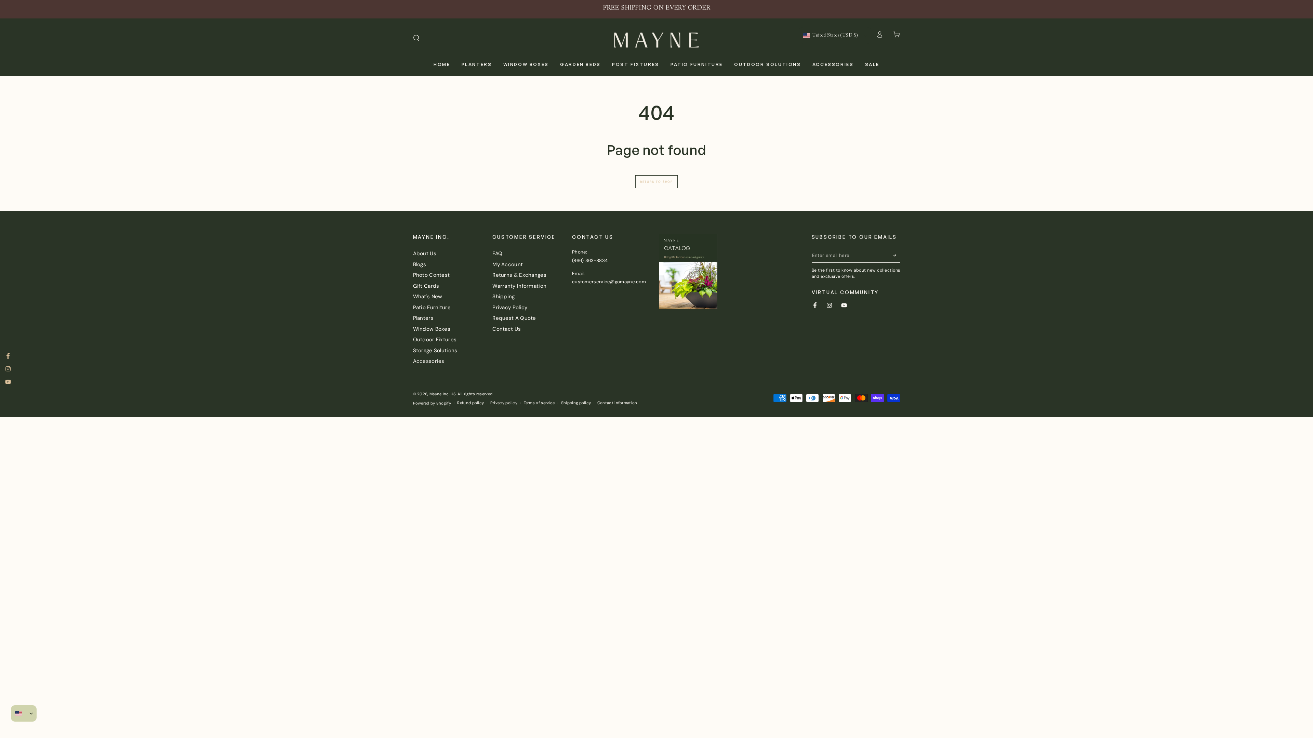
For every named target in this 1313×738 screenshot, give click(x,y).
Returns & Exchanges (519, 275)
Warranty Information (519, 286)
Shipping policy (576, 403)
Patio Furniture (432, 307)
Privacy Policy (509, 307)
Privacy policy (503, 403)
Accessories (429, 361)
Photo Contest (431, 275)
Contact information (617, 403)
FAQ (497, 253)
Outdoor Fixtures (435, 339)
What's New (427, 296)
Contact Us (506, 329)
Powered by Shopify (432, 403)
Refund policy (470, 403)
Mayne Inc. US (442, 394)
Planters (423, 318)
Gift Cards (426, 286)
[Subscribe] (896, 255)
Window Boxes (432, 329)
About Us (424, 253)
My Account (507, 264)
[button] (416, 38)
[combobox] (830, 35)
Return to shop (656, 182)
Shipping (503, 296)
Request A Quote (514, 318)
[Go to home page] (656, 38)
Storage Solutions (435, 350)
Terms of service (539, 403)
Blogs (419, 264)
